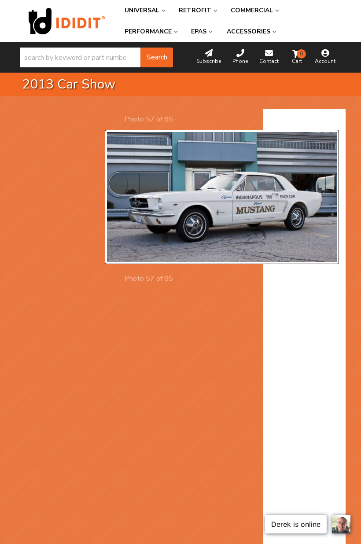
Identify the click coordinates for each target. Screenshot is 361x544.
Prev (116, 119)
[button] (96, 57)
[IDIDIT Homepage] (66, 21)
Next (180, 119)
